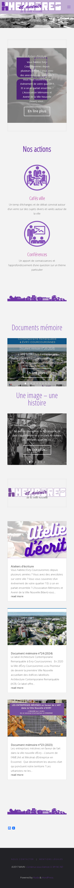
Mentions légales (51, 859)
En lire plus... (37, 372)
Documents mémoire (37, 327)
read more (17, 596)
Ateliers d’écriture (37, 56)
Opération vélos (37, 425)
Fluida (36, 877)
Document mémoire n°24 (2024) (37, 348)
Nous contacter (22, 859)
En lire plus (37, 111)
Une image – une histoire (37, 399)
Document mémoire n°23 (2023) (31, 745)
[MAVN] (32, 6)
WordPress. (48, 877)
